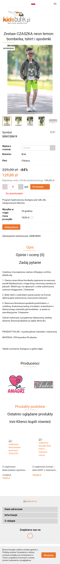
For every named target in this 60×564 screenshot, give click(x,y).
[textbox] (35, 147)
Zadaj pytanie (11, 227)
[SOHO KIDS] (52, 132)
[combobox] (38, 147)
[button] (30, 509)
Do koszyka (38, 186)
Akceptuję (49, 555)
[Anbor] (16, 384)
